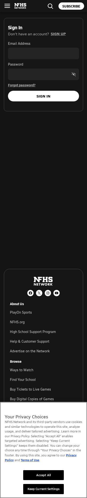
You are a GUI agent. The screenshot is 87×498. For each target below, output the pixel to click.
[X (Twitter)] (39, 293)
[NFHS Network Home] (20, 6)
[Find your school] (50, 6)
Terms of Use (30, 460)
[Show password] (73, 74)
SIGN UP (58, 33)
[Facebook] (30, 293)
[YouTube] (56, 293)
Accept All (43, 475)
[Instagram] (48, 293)
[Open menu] (7, 5)
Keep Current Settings (44, 489)
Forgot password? (22, 85)
